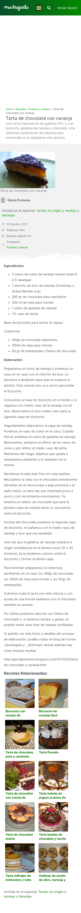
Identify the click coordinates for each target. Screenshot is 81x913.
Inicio (9, 109)
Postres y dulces (39, 109)
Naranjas (8, 215)
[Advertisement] (40, 57)
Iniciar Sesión (67, 8)
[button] (39, 8)
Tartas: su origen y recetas (56, 210)
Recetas (21, 109)
